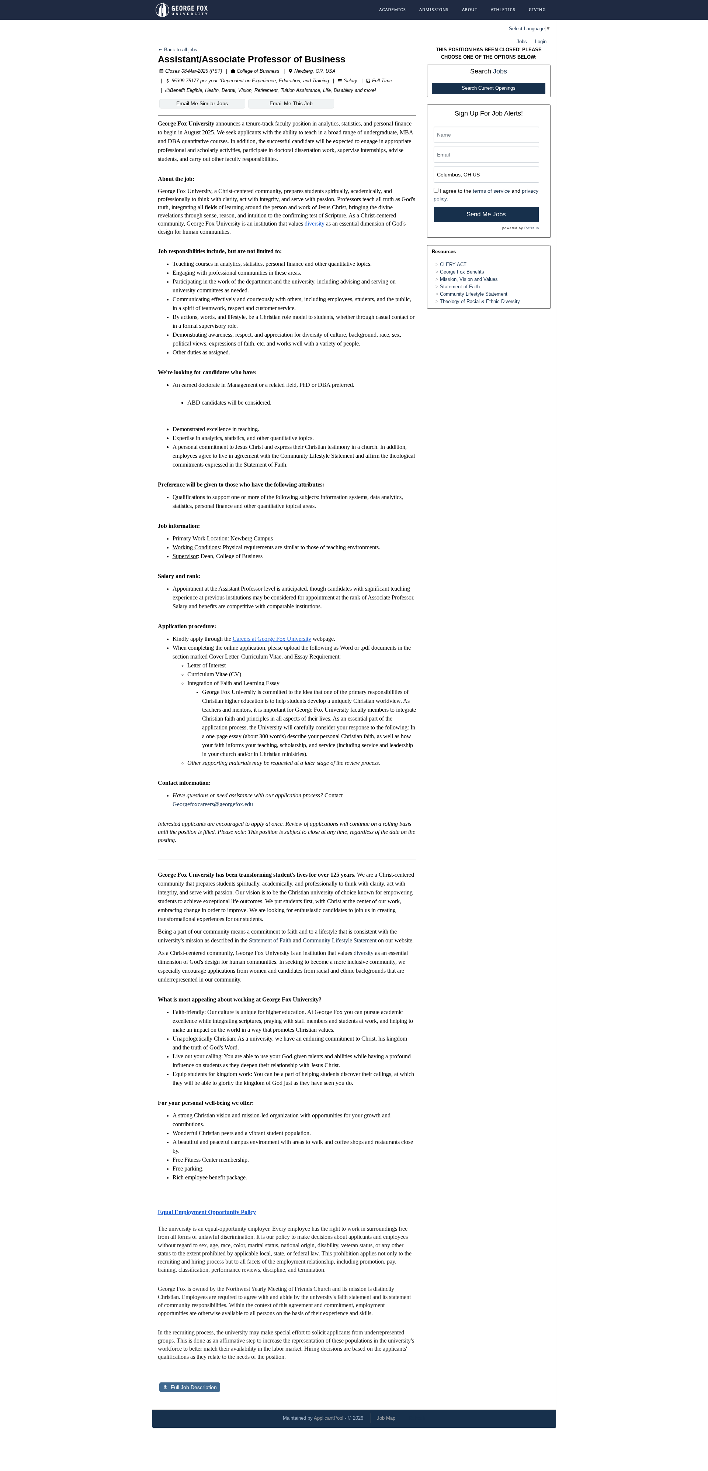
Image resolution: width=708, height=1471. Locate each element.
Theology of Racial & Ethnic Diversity (480, 301)
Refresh (417, 1418)
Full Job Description (194, 1387)
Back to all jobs (180, 49)
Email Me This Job (291, 103)
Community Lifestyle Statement (339, 940)
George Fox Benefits (462, 272)
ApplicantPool (328, 1418)
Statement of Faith (270, 940)
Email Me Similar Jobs (202, 103)
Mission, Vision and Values (469, 279)
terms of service (491, 191)
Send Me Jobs (486, 214)
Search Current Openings (489, 88)
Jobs (522, 41)
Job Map (386, 1418)
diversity (364, 953)
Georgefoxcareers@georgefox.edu (213, 804)
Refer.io (531, 228)
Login (540, 41)
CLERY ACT (453, 264)
